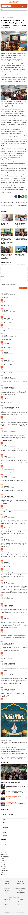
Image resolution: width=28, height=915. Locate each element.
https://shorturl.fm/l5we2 (6, 356)
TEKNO (2, 872)
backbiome (6, 618)
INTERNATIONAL (4, 850)
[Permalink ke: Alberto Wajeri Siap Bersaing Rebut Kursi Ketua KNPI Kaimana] (21, 249)
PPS (4, 822)
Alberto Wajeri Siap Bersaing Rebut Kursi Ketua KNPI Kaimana (20, 256)
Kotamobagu (6, 827)
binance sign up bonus (9, 643)
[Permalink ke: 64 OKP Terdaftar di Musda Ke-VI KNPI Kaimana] (7, 217)
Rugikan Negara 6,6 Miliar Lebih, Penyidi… (16, 793)
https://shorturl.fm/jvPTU (6, 314)
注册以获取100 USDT (8, 571)
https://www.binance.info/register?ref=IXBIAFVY (13, 414)
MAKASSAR (3, 858)
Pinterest (8, 902)
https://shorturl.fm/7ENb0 (6, 658)
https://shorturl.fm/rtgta (6, 297)
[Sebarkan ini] (15, 196)
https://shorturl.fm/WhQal (6, 330)
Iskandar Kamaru (7, 830)
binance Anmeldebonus (9, 663)
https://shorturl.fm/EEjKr (6, 402)
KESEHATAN (3, 854)
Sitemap (7, 890)
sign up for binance (8, 496)
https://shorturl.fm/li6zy (6, 566)
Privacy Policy (20, 883)
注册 (5, 430)
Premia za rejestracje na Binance (11, 418)
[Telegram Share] (22, 196)
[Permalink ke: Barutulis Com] (2, 28)
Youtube (21, 904)
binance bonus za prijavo (9, 689)
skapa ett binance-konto (9, 445)
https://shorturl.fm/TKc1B (6, 372)
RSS (14, 906)
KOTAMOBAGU (3, 780)
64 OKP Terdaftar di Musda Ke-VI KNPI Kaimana (5, 223)
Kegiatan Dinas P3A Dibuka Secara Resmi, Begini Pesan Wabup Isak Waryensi (21, 239)
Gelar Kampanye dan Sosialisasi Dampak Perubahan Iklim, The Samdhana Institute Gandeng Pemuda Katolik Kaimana (7, 240)
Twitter (21, 899)
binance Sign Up (7, 377)
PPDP (4, 825)
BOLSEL (2, 846)
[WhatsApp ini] (25, 196)
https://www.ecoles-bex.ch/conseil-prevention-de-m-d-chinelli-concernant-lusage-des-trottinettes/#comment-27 (13, 439)
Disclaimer (7, 886)
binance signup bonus (9, 605)
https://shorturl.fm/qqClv (6, 364)
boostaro (6, 631)
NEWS (13, 802)
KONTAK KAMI (7, 888)
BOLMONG (3, 844)
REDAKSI (7, 883)
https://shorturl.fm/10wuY (6, 322)
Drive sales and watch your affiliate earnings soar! (12, 472)
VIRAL (2, 874)
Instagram (21, 902)
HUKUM (2, 848)
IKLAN (20, 890)
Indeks (7, 881)
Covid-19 (5, 819)
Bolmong (5, 835)
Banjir (4, 832)
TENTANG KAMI (20, 886)
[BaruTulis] (14, 2)
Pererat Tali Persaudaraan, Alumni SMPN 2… (12, 782)
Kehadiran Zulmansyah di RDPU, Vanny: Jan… (16, 804)
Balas (2, 308)
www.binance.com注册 (9, 387)
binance (5, 456)
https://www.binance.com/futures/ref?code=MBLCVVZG (14, 523)
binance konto (7, 516)
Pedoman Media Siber (20, 888)
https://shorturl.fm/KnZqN (6, 347)
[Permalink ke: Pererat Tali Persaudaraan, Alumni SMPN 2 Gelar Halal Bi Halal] (14, 772)
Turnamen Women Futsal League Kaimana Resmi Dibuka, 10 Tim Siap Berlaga (21, 224)
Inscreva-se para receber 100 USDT (12, 407)
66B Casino (6, 539)
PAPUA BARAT (3, 866)
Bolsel (4, 812)
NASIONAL (3, 862)
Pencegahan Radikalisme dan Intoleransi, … (16, 798)
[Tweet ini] (19, 196)
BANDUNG (3, 842)
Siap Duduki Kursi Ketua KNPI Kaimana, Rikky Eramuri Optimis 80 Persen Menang (6, 256)
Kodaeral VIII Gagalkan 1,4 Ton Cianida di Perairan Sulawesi (13, 749)
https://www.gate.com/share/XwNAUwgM (10, 650)
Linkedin (8, 904)
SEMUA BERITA (14, 785)
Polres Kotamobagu (8, 814)
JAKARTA (2, 852)
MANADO (2, 860)
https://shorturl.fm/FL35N (6, 511)
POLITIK (2, 868)
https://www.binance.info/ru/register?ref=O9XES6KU (14, 425)
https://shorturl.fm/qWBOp (7, 601)
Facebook (8, 899)
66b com (6, 582)
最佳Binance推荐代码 (8, 675)
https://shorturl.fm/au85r (6, 339)
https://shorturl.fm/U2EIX (6, 305)
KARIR (7, 892)
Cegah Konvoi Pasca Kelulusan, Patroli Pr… (15, 787)
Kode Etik (20, 881)
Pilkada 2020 (6, 817)
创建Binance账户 (7, 528)
